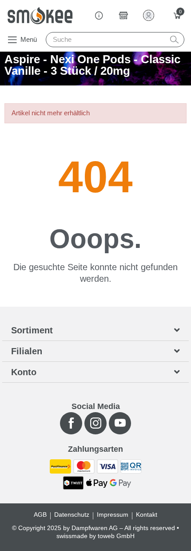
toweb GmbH (116, 535)
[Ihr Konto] (150, 15)
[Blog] (99, 15)
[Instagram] (95, 423)
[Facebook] (71, 423)
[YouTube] (120, 423)
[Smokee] (40, 15)
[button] (22, 39)
